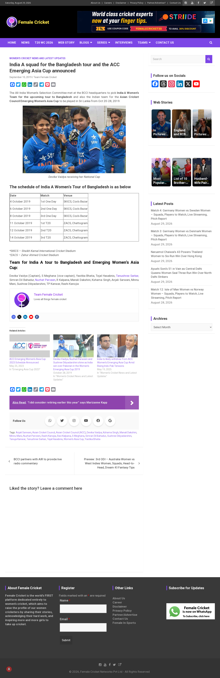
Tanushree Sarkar (36, 439)
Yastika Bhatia (92, 439)
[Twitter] (19, 317)
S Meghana (78, 436)
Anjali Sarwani (23, 432)
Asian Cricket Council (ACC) (71, 432)
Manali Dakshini (128, 432)
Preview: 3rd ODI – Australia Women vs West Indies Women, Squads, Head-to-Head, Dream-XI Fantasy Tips (109, 463)
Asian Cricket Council (43, 432)
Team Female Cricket (45, 77)
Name (65, 600)
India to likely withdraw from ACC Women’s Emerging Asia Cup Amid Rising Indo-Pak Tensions (115, 362)
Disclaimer (121, 3)
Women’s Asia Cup (74, 439)
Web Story (66, 42)
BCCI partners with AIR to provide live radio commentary (38, 461)
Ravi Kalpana (64, 436)
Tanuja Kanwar (17, 439)
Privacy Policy (136, 3)
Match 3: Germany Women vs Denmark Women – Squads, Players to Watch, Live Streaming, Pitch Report (181, 235)
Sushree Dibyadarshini (119, 436)
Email (65, 619)
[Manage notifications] (9, 669)
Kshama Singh (111, 432)
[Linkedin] (25, 317)
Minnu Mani (15, 436)
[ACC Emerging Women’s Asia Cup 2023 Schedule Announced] (29, 345)
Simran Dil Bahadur (95, 436)
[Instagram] (14, 317)
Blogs (84, 42)
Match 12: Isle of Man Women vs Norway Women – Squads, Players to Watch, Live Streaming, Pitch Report (177, 293)
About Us (95, 3)
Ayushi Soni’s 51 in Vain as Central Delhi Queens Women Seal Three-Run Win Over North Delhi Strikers (181, 273)
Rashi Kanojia (49, 436)
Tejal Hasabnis (55, 439)
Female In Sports (124, 623)
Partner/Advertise (125, 614)
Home (12, 42)
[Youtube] (31, 317)
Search (208, 59)
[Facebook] (37, 317)
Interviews (124, 42)
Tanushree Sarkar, (127, 275)
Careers (108, 3)
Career (117, 602)
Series (102, 42)
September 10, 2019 (20, 77)
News (25, 42)
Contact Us (175, 3)
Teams (143, 42)
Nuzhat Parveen (45, 280)
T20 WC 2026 (44, 42)
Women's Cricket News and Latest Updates (37, 58)
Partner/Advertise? (156, 3)
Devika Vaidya (94, 432)
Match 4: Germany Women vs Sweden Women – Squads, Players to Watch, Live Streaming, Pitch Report (180, 214)
